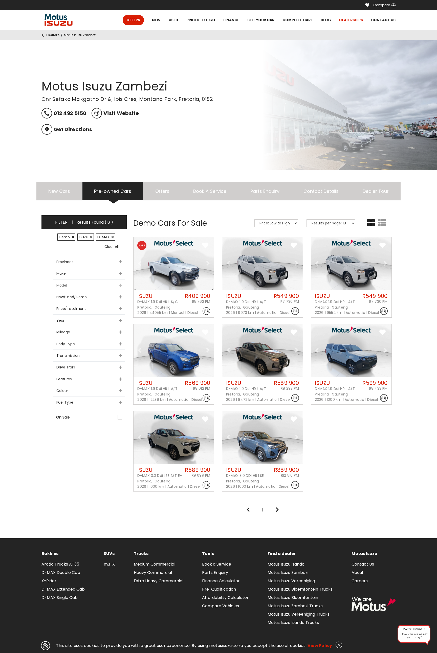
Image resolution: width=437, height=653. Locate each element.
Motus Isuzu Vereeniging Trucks (299, 614)
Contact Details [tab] (321, 191)
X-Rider (48, 581)
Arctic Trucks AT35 (60, 564)
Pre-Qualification (219, 589)
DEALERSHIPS (351, 19)
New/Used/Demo (71, 296)
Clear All (111, 246)
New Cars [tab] (59, 191)
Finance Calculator (221, 581)
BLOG (326, 19)
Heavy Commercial (153, 572)
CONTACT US (383, 19)
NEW (156, 19)
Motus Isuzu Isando (286, 564)
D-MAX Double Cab (60, 572)
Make (61, 273)
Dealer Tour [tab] (376, 191)
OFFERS (133, 19)
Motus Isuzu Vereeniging (291, 581)
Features (64, 379)
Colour (62, 390)
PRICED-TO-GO (200, 19)
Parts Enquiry (215, 572)
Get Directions (73, 129)
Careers (360, 581)
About (358, 572)
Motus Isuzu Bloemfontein (293, 597)
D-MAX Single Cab (59, 597)
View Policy (320, 645)
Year (60, 320)
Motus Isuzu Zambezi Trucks (295, 606)
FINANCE (231, 19)
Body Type (65, 343)
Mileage (63, 332)
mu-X (109, 564)
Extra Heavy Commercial (158, 581)
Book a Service (216, 564)
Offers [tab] (162, 191)
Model (61, 285)
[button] (140, 263)
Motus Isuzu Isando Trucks (293, 622)
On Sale (63, 417)
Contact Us (363, 564)
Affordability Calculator (225, 597)
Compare (381, 5)
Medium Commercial (154, 564)
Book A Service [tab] (209, 191)
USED (173, 19)
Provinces (64, 261)
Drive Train (65, 367)
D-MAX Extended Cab (63, 589)
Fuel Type (64, 402)
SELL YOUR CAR (260, 19)
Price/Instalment (71, 308)
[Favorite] (367, 5)
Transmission (68, 355)
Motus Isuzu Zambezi (288, 572)
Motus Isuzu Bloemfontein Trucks (300, 589)
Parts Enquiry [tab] (264, 191)
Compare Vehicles (220, 606)
